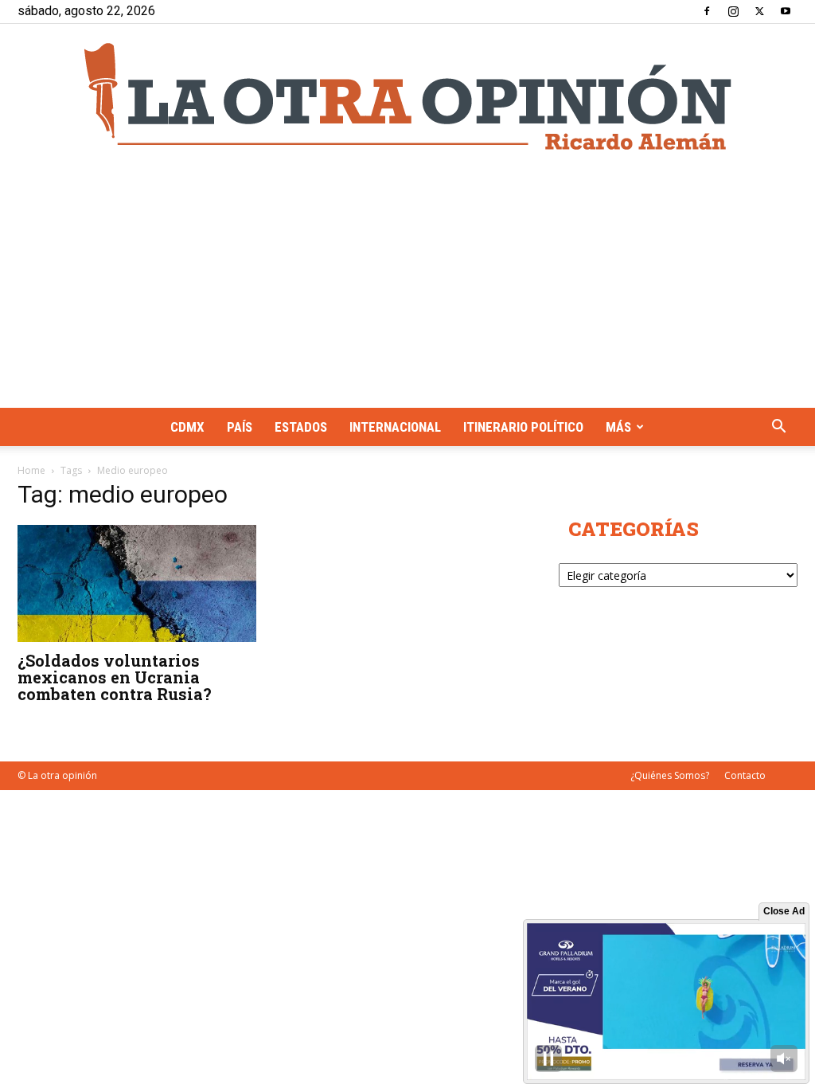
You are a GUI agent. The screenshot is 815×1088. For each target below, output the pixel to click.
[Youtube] (785, 11)
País (239, 427)
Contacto (745, 775)
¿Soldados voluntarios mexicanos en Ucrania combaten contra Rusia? (115, 677)
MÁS (618, 427)
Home (31, 470)
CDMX (187, 427)
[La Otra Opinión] (407, 96)
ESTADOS (301, 427)
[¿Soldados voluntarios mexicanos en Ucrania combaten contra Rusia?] (137, 583)
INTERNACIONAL (395, 427)
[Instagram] (733, 11)
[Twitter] (759, 11)
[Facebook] (707, 11)
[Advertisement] (407, 288)
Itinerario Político (523, 427)
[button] (778, 428)
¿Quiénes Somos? (669, 775)
